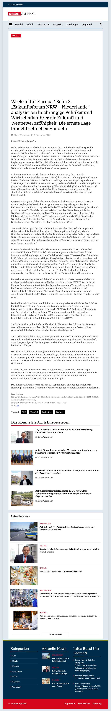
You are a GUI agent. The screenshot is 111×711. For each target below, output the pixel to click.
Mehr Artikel (55, 634)
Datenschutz (84, 704)
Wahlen (60, 412)
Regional (87, 24)
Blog (14, 656)
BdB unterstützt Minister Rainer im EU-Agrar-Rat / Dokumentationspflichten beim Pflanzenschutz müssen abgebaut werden (63, 494)
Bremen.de (79, 660)
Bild (24, 412)
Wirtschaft (43, 24)
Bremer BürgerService (84, 676)
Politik (30, 24)
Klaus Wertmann (22, 135)
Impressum (69, 704)
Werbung (97, 704)
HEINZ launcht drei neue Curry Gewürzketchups (61, 571)
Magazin (57, 24)
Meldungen (72, 24)
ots (18, 406)
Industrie (47, 412)
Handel (19, 24)
